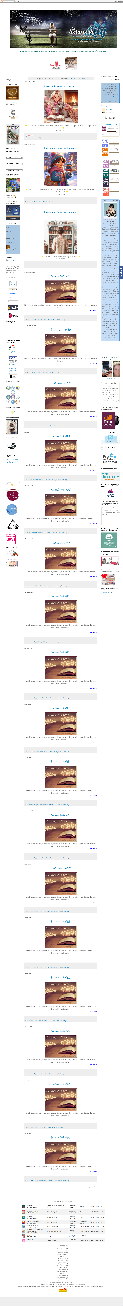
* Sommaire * (110, 378)
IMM (34, 642)
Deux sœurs (109, 109)
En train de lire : (110, 107)
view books (117, 135)
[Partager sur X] (41, 135)
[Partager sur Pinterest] (46, 135)
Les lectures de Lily (111, 126)
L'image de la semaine (47, 138)
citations (31, 138)
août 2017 (31, 479)
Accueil (54, 1187)
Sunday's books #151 (60, 814)
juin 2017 (38, 698)
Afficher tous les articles (78, 78)
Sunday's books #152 (61, 761)
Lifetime (41, 479)
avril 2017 (31, 1181)
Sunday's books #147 (60, 1030)
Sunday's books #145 (60, 1137)
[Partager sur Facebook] (44, 135)
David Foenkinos (109, 111)
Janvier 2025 (37, 138)
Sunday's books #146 (60, 1084)
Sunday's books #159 (61, 382)
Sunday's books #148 (60, 977)
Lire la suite (93, 310)
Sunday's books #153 (60, 708)
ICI (113, 93)
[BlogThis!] (38, 135)
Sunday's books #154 (60, 652)
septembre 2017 (45, 319)
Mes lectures (37, 319)
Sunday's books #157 (60, 489)
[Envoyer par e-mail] (36, 135)
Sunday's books (54, 319)
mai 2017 (43, 911)
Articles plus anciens (91, 1187)
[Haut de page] (122, 1305)
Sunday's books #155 (60, 596)
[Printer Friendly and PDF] (29, 135)
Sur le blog (62, 319)
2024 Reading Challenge (110, 124)
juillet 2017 (38, 642)
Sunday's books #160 (61, 329)
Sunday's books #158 (60, 436)
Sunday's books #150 (61, 868)
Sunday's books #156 (60, 542)
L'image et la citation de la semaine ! (60, 85)
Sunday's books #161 (60, 276)
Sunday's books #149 (61, 921)
